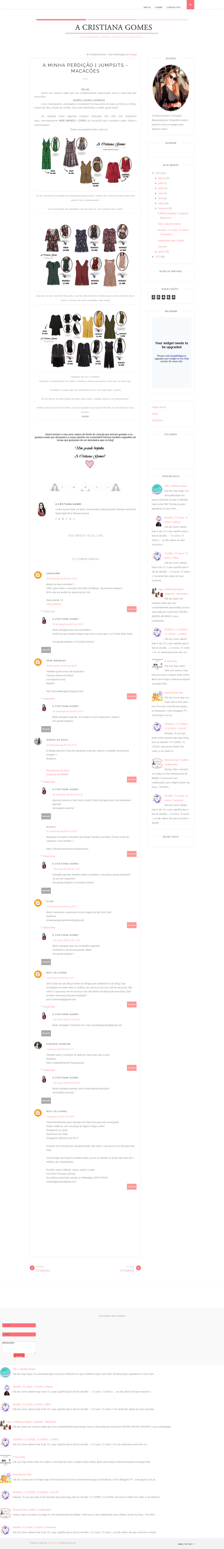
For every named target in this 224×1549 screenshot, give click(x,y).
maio (161, 193)
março (161, 203)
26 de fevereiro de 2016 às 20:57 (61, 666)
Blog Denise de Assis (58, 770)
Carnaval (162, 246)
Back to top (185, 1544)
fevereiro (163, 208)
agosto (162, 178)
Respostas (49, 611)
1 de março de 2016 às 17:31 (66, 869)
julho (160, 183)
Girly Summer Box (173, 692)
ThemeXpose (53, 1543)
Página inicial (159, 407)
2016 (158, 173)
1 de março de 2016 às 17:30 (66, 940)
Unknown (53, 573)
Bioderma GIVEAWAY (57, 774)
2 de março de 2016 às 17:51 (59, 978)
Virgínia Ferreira (58, 1043)
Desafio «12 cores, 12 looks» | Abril (32, 1404)
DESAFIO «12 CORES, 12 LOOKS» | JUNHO (36, 1439)
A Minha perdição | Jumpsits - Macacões (34, 1421)
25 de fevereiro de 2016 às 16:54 (61, 578)
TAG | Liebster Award (169, 223)
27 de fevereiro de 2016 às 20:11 (61, 906)
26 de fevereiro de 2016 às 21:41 (61, 745)
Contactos (174, 7)
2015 (158, 256)
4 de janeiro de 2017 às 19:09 (60, 1116)
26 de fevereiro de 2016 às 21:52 (67, 711)
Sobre (159, 7)
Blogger (133, 54)
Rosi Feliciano (56, 972)
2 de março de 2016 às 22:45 (66, 1019)
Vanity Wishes (54, 604)
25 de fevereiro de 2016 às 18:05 (67, 624)
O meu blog (170, 661)
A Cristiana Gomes (68, 504)
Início (147, 7)
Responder (132, 609)
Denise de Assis (57, 739)
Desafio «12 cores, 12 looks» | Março (33, 1386)
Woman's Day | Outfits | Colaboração (32, 1509)
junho (161, 188)
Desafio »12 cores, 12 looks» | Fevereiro (34, 1527)
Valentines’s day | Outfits (171, 240)
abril (160, 198)
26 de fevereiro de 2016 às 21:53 (67, 794)
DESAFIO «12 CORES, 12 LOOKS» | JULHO (35, 1492)
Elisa (49, 901)
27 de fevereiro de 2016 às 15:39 (61, 831)
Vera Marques (56, 660)
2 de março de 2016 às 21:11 (59, 1049)
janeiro (161, 251)
